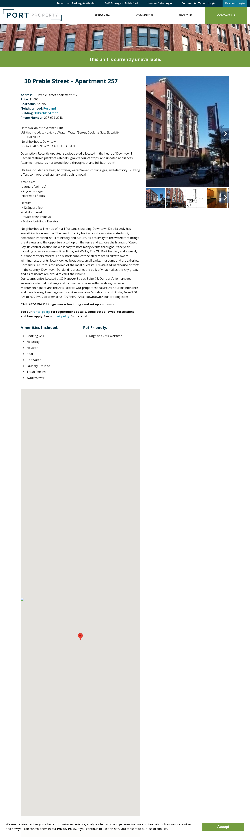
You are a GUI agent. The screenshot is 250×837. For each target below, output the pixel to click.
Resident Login (235, 3)
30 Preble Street (46, 113)
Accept (223, 827)
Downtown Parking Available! (76, 3)
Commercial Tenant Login (199, 3)
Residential (102, 15)
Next (225, 133)
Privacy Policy (66, 829)
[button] (80, 636)
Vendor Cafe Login (160, 3)
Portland (49, 108)
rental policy (41, 312)
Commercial (145, 15)
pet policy (62, 316)
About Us (185, 15)
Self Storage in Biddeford (121, 3)
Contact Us (226, 15)
